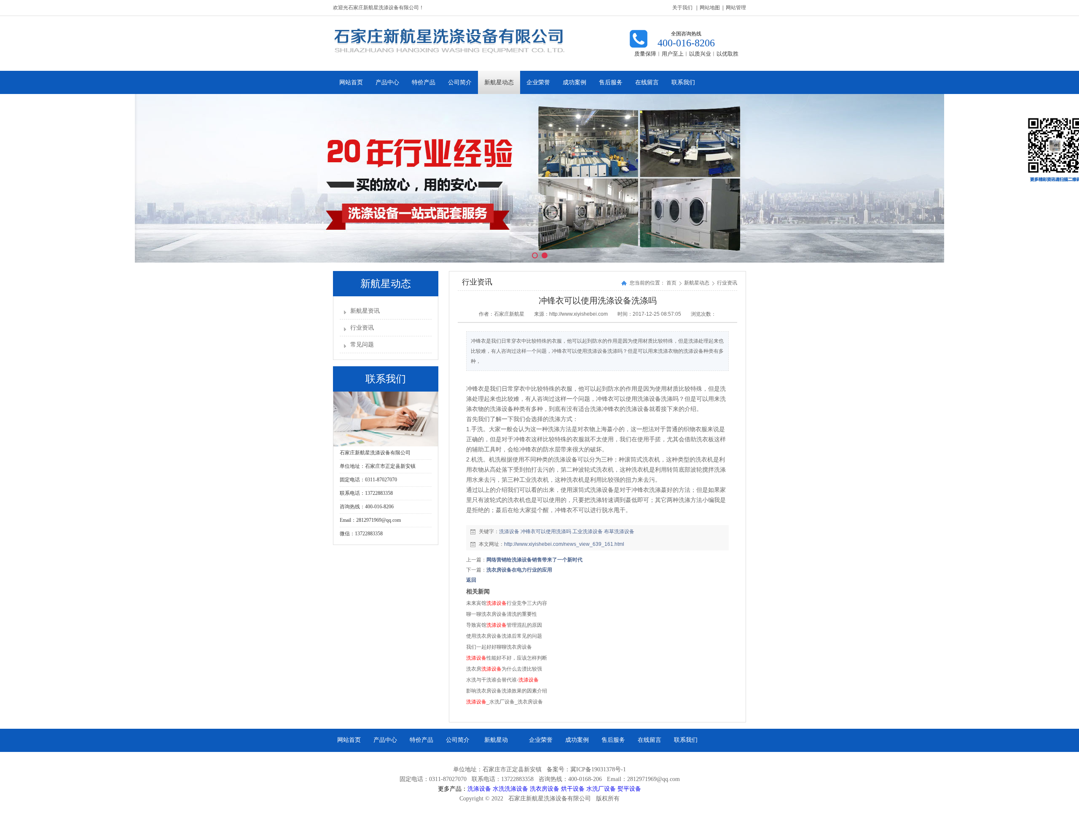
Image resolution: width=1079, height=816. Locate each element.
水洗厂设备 (601, 788)
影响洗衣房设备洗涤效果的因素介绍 (506, 691)
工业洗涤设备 (587, 531)
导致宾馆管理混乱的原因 (504, 625)
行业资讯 (362, 328)
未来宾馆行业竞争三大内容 (506, 603)
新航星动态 (697, 283)
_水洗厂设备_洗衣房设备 (504, 702)
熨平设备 (629, 788)
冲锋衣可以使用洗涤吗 (546, 531)
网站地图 (710, 8)
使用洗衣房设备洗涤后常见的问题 (504, 636)
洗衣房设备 (544, 788)
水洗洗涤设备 (510, 788)
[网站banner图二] (539, 178)
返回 (471, 580)
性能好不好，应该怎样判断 (506, 658)
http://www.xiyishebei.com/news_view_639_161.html (564, 544)
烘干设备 (573, 788)
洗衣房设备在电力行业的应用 (519, 570)
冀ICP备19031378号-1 (598, 769)
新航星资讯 (365, 311)
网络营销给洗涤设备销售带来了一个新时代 (534, 560)
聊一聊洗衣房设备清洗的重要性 (501, 614)
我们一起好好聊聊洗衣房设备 (499, 647)
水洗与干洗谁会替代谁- (502, 680)
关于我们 (682, 8)
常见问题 (362, 344)
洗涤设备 (509, 531)
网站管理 (736, 8)
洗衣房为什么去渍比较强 (504, 669)
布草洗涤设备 (619, 531)
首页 (671, 283)
